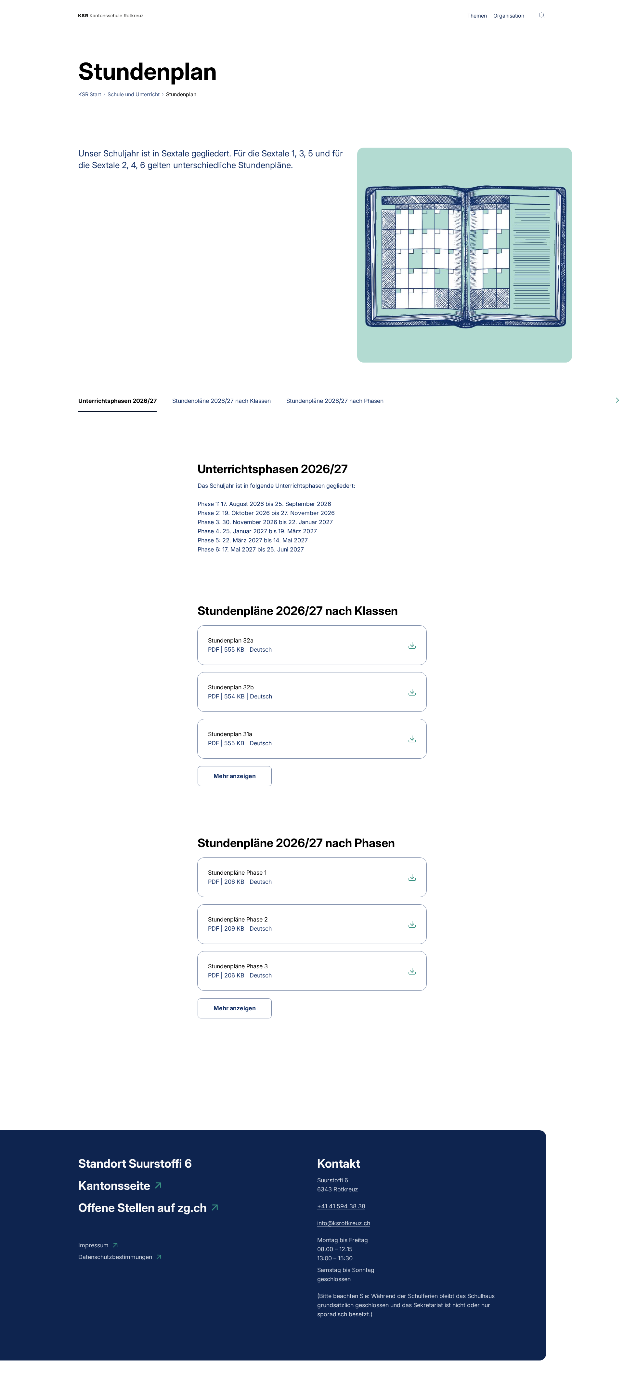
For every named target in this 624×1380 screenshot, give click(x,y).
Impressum (93, 1245)
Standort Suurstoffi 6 (135, 1163)
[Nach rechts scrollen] (617, 400)
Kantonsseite (114, 1185)
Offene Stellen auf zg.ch (142, 1208)
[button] (477, 16)
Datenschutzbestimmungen (115, 1257)
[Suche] (542, 16)
